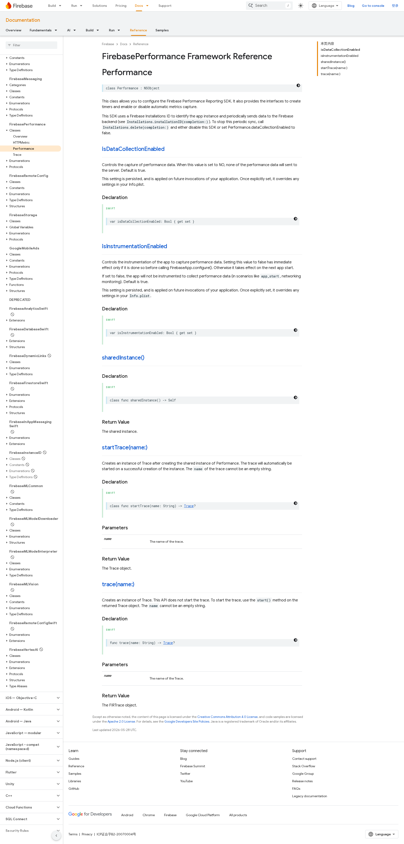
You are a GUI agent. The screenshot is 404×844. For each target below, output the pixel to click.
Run (74, 6)
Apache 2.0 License (121, 722)
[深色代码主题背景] (298, 85)
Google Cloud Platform (203, 815)
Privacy (87, 834)
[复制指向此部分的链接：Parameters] (132, 528)
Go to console (373, 6)
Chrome (149, 815)
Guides (74, 759)
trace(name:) (118, 584)
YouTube (186, 781)
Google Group (303, 773)
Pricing (120, 6)
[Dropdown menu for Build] (61, 5)
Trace (189, 506)
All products (238, 815)
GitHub (74, 788)
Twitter (185, 773)
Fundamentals (41, 30)
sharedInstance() (123, 357)
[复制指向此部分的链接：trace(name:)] (139, 585)
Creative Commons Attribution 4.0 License (227, 717)
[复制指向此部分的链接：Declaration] (132, 197)
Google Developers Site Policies (186, 722)
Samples (162, 30)
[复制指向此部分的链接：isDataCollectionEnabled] (169, 149)
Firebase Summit (192, 766)
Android (127, 815)
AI (68, 30)
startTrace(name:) (125, 447)
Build (52, 6)
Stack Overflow (303, 766)
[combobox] (269, 5)
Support (165, 6)
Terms (73, 834)
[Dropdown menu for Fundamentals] (57, 30)
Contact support (304, 759)
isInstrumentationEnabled (134, 246)
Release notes (302, 781)
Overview (13, 30)
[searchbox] (31, 45)
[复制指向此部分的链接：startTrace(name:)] (152, 448)
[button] (30, 58)
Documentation (23, 20)
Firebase (108, 44)
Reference (138, 30)
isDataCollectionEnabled (133, 149)
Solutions (99, 6)
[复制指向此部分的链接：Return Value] (134, 422)
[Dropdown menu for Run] (82, 5)
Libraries (75, 781)
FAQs (296, 788)
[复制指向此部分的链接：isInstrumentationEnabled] (172, 247)
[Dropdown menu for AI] (76, 30)
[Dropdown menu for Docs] (148, 5)
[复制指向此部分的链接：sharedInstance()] (149, 358)
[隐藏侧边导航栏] (56, 835)
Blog (350, 6)
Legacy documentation (309, 796)
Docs (139, 6)
